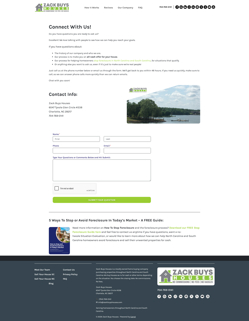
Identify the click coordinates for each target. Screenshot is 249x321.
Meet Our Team (42, 269)
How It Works (91, 7)
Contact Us (69, 269)
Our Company (125, 7)
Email (107, 145)
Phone (56, 145)
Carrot (133, 317)
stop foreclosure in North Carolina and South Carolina (122, 60)
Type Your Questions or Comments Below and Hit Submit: (82, 157)
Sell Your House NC (44, 279)
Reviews (108, 7)
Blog (51, 283)
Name (56, 134)
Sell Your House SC (44, 274)
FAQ (140, 7)
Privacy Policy (70, 274)
